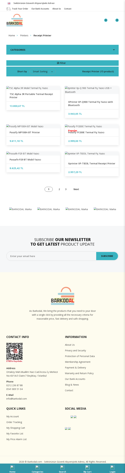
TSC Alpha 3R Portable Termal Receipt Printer (31, 96)
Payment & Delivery (75, 367)
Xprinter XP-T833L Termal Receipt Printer (91, 163)
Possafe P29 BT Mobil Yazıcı (25, 159)
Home (11, 35)
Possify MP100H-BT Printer (25, 132)
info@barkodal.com (16, 398)
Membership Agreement (77, 361)
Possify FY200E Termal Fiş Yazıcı (86, 132)
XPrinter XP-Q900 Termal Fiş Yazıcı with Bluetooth (90, 103)
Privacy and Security (75, 350)
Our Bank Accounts (75, 378)
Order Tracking (14, 422)
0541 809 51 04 (14, 389)
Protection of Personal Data (80, 356)
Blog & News (72, 384)
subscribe (107, 256)
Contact (69, 390)
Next (76, 189)
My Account (12, 416)
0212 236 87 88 (14, 385)
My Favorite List (14, 433)
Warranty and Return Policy (79, 373)
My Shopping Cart (15, 427)
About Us (70, 344)
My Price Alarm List (16, 439)
